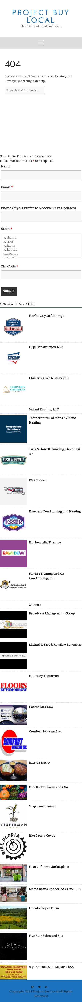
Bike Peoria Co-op (42, 835)
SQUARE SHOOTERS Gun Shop (51, 967)
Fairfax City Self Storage (46, 316)
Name (5, 166)
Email (7, 187)
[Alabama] (41, 237)
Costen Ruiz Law (41, 707)
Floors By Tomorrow (44, 676)
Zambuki (35, 605)
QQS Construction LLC (46, 347)
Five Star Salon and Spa (46, 936)
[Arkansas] (41, 250)
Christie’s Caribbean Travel (48, 378)
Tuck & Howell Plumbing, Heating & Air (54, 451)
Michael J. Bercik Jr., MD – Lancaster (55, 644)
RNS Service (38, 480)
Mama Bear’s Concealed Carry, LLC (54, 889)
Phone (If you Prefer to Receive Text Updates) (38, 208)
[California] (41, 254)
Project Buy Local (41, 16)
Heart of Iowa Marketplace (49, 866)
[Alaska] (41, 242)
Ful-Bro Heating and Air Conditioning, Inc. (46, 576)
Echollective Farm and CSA (48, 787)
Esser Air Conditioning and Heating (55, 511)
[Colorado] (41, 258)
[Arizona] (41, 246)
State (6, 229)
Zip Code (9, 266)
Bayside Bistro (39, 762)
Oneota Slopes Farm (44, 908)
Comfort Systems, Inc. (45, 731)
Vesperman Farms (42, 806)
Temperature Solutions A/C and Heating (52, 420)
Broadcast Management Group (52, 613)
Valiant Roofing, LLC (44, 409)
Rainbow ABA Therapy (45, 542)
